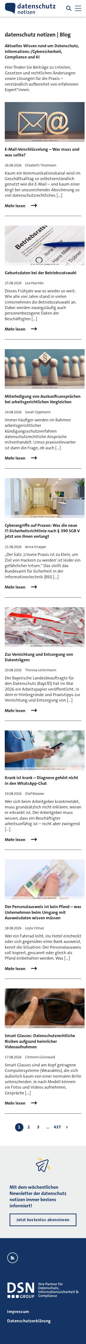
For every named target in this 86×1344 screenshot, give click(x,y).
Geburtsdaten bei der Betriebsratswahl (40, 273)
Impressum (18, 1311)
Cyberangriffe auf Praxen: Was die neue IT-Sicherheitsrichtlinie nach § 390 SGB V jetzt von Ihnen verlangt (42, 530)
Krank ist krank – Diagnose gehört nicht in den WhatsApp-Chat (41, 780)
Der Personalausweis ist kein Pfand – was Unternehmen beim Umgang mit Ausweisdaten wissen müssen (43, 912)
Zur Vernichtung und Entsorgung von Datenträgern (39, 657)
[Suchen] (68, 8)
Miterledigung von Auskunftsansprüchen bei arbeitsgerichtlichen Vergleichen (43, 399)
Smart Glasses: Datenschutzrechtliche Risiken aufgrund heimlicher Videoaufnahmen (40, 1041)
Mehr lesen (15, 206)
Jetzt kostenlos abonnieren (43, 1220)
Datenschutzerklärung (29, 1321)
